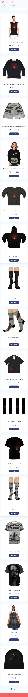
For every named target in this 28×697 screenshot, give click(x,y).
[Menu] (25, 2)
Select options (14, 49)
